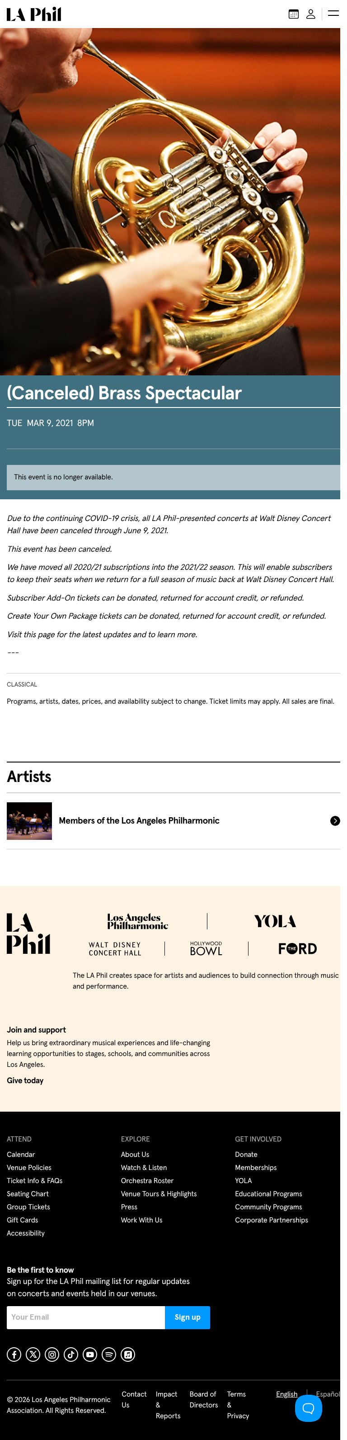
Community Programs (268, 1207)
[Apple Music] (128, 1354)
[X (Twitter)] (33, 1354)
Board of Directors (203, 1400)
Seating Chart (28, 1194)
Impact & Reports (168, 1405)
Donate (246, 1155)
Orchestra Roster (147, 1181)
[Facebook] (14, 1354)
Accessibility (26, 1233)
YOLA (243, 1181)
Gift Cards (22, 1220)
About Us (135, 1155)
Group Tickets (28, 1207)
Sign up (188, 1317)
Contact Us (134, 1400)
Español (328, 1394)
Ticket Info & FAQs (34, 1181)
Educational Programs (268, 1194)
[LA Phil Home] (34, 14)
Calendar (21, 1155)
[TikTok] (71, 1354)
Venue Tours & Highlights (159, 1194)
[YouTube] (90, 1354)
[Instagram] (52, 1354)
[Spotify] (109, 1354)
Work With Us (142, 1220)
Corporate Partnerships (271, 1220)
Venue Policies (29, 1168)
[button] (333, 14)
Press (129, 1207)
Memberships (256, 1168)
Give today (25, 1081)
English (286, 1394)
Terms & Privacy (238, 1405)
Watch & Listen (144, 1168)
